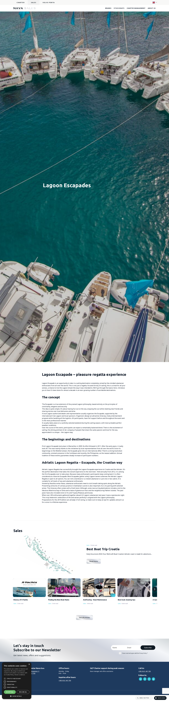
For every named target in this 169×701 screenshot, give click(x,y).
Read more (93, 561)
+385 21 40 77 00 (144, 698)
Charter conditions (19, 675)
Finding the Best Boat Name (58, 600)
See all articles (84, 617)
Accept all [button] (9, 692)
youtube (153, 679)
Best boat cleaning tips (126, 600)
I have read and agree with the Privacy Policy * (135, 653)
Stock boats (119, 8)
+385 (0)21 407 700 (65, 680)
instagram (145, 679)
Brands (108, 8)
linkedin (140, 679)
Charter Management (136, 8)
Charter (20, 2)
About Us (152, 8)
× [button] (29, 664)
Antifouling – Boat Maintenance (95, 600)
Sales (33, 2)
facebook (149, 679)
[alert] (16, 680)
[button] (16, 696)
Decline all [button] (23, 692)
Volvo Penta (49, 2)
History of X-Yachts (20, 600)
